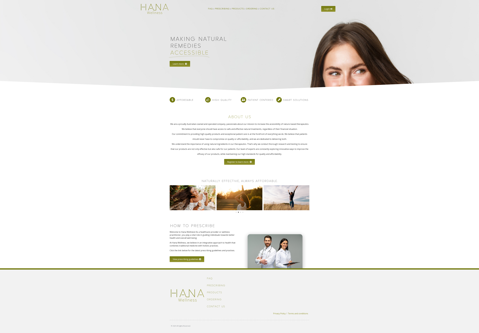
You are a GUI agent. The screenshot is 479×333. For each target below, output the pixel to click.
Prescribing (222, 9)
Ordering (252, 9)
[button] (172, 197)
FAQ (210, 9)
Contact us (266, 9)
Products (238, 9)
